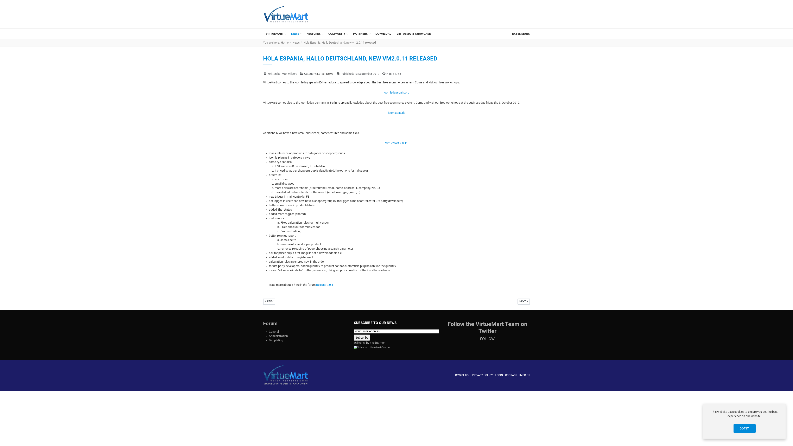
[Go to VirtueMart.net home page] (285, 373)
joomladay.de (396, 112)
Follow (487, 338)
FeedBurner (377, 342)
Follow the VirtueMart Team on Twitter (487, 327)
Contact (511, 375)
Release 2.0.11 (325, 284)
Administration (278, 336)
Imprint (524, 375)
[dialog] (744, 421)
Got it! (744, 428)
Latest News (325, 73)
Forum (270, 323)
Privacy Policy (482, 375)
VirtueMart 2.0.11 (396, 143)
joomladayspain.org (396, 92)
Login (499, 375)
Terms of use (461, 375)
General (274, 331)
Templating (276, 340)
